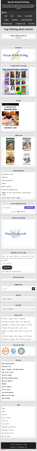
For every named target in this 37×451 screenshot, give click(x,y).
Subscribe (7, 267)
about (12, 16)
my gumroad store (20, 24)
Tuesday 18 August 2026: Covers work (14, 328)
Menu (5, 12)
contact (19, 16)
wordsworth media (7, 24)
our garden (15, 20)
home (6, 16)
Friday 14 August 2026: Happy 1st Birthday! (17, 336)
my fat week (31, 24)
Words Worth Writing (18, 2)
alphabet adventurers (27, 20)
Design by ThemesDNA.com (18, 447)
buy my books (28, 16)
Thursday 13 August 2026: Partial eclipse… (16, 339)
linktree (6, 20)
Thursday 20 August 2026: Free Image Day (16, 322)
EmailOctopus (22, 211)
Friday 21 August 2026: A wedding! (14, 318)
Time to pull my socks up (18, 35)
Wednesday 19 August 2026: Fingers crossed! (17, 325)
